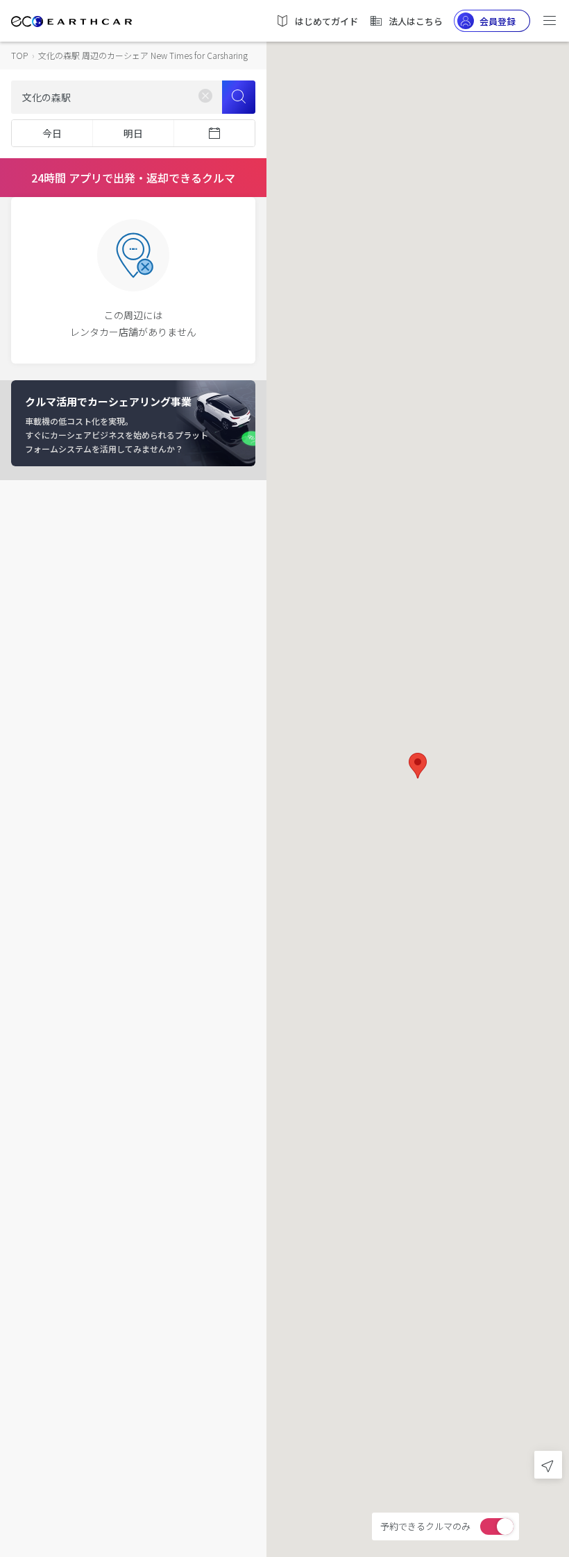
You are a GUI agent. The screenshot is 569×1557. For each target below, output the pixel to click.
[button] (417, 765)
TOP (19, 55)
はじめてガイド (326, 21)
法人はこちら (416, 21)
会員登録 (497, 21)
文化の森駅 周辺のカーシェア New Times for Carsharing (143, 55)
